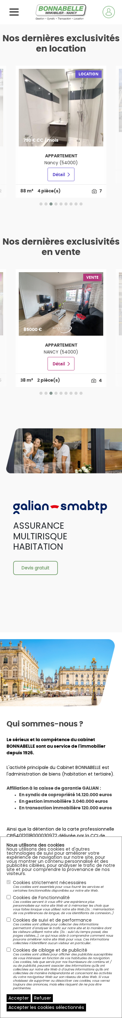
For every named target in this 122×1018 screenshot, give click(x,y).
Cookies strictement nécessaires (58, 886)
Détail (59, 174)
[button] (40, 204)
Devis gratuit (35, 568)
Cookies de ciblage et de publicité (62, 969)
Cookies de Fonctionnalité (63, 905)
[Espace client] (108, 12)
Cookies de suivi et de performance (63, 931)
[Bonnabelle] (61, 12)
